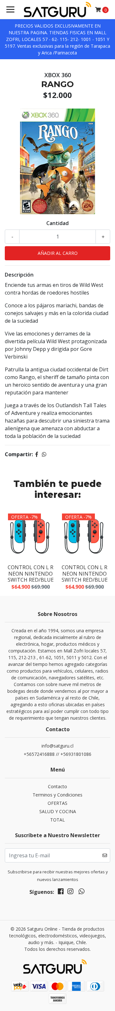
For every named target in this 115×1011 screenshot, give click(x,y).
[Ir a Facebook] (61, 892)
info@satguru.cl (57, 746)
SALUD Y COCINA (57, 811)
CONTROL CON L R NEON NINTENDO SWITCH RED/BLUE (31, 573)
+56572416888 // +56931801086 (57, 754)
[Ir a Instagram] (70, 892)
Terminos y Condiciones (57, 795)
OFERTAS (57, 803)
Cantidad (57, 223)
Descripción (19, 274)
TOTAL (57, 820)
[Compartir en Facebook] (36, 454)
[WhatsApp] (81, 892)
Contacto (57, 786)
